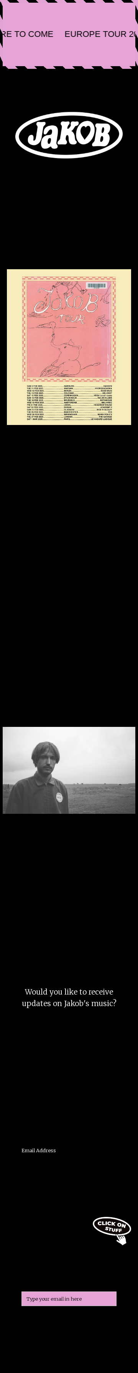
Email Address (38, 1150)
